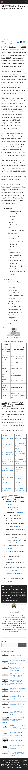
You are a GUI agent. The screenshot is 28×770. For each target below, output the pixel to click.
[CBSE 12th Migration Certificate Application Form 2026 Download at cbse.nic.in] (5, 747)
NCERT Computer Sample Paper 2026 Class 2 (7, 477)
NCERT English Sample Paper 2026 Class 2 (20, 469)
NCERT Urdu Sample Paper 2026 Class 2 (20, 454)
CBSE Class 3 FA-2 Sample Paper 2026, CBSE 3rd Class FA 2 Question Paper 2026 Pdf (17, 662)
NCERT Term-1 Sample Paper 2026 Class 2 (7, 438)
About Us (9, 768)
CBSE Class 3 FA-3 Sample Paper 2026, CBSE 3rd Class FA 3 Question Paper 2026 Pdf (17, 668)
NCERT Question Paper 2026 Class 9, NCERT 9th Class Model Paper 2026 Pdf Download (17, 734)
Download (9, 504)
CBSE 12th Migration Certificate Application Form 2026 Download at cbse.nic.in (17, 747)
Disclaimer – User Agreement (17, 766)
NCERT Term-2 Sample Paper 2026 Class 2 (20, 438)
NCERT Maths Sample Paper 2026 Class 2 (20, 461)
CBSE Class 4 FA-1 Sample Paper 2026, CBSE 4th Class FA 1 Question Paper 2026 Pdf (17, 690)
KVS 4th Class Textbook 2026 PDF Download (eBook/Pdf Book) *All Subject (17, 753)
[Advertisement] (14, 25)
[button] (22, 2)
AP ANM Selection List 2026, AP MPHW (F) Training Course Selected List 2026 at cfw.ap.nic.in (18, 740)
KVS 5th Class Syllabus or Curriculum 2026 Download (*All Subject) (17, 713)
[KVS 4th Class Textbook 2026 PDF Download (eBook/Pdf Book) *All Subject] (5, 753)
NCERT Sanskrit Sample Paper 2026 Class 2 (20, 446)
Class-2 (13, 393)
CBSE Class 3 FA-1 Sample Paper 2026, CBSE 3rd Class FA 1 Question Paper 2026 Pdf (17, 655)
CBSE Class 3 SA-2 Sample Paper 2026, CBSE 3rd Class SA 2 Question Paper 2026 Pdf (17, 675)
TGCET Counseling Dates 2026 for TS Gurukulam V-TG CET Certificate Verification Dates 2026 (18, 727)
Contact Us (18, 768)
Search (3, 641)
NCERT (17, 395)
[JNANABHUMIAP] (2, 2)
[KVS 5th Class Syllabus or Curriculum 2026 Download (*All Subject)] (5, 712)
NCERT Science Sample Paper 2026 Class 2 (7, 461)
